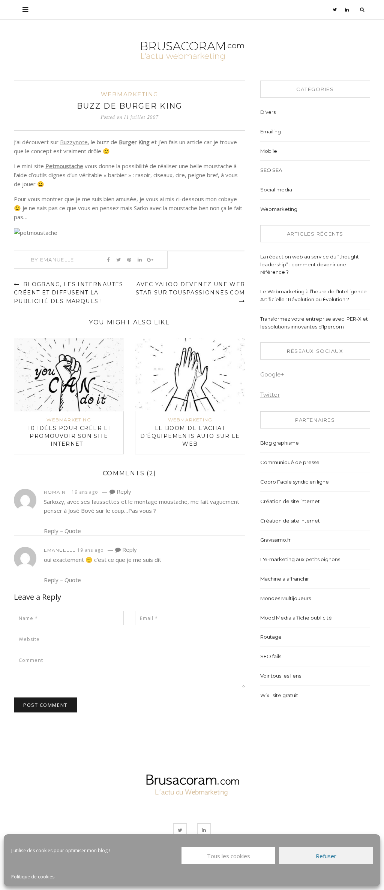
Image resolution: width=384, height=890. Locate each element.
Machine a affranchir (284, 579)
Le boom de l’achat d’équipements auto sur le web (190, 436)
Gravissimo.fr (275, 540)
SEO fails (270, 656)
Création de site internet (290, 501)
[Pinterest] (129, 259)
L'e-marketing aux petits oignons (300, 559)
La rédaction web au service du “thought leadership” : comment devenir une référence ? (309, 264)
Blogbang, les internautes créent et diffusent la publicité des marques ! (68, 293)
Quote (72, 531)
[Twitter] (335, 9)
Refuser (326, 856)
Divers (268, 112)
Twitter (270, 394)
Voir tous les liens (280, 676)
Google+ (272, 374)
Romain (55, 492)
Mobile (268, 151)
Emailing (270, 131)
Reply (123, 491)
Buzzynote (74, 142)
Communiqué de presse (290, 462)
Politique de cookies (32, 877)
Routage (271, 637)
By (52, 260)
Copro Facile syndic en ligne (294, 482)
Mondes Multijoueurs (285, 598)
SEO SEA (271, 170)
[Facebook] (108, 259)
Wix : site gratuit (279, 695)
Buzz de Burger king (129, 106)
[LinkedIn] (347, 9)
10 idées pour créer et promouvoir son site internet (69, 436)
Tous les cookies (228, 856)
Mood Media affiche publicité (296, 618)
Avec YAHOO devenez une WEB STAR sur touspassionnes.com (190, 288)
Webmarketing (129, 94)
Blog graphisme (279, 443)
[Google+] (150, 259)
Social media (276, 190)
